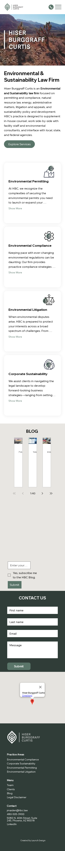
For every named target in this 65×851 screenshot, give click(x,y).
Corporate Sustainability (21, 763)
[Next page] (42, 493)
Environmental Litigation (21, 771)
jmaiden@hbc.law (17, 810)
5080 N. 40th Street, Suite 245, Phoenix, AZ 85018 (22, 819)
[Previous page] (23, 493)
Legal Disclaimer (16, 797)
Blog (9, 793)
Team (10, 785)
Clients (11, 789)
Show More (15, 208)
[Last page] (51, 493)
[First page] (14, 493)
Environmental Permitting (22, 767)
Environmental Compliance (23, 759)
